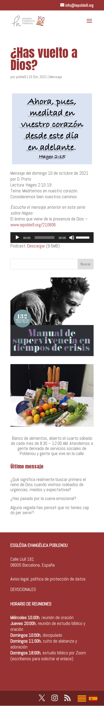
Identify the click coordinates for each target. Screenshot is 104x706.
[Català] (83, 698)
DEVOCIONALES (23, 589)
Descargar (36, 246)
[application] (52, 237)
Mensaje (55, 76)
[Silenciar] (71, 237)
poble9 (21, 76)
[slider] (83, 237)
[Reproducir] (17, 237)
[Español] (94, 698)
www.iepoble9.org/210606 (33, 225)
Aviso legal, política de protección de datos (48, 579)
